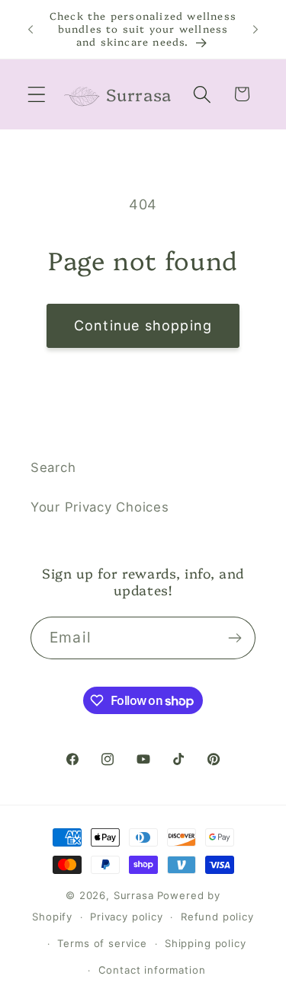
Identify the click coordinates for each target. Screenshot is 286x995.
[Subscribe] (234, 638)
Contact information (152, 970)
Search (53, 467)
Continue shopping (143, 325)
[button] (37, 94)
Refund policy (217, 916)
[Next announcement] (255, 29)
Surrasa (134, 895)
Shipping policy (205, 943)
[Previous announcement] (30, 29)
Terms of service (101, 943)
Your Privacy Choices (100, 507)
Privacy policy (126, 916)
